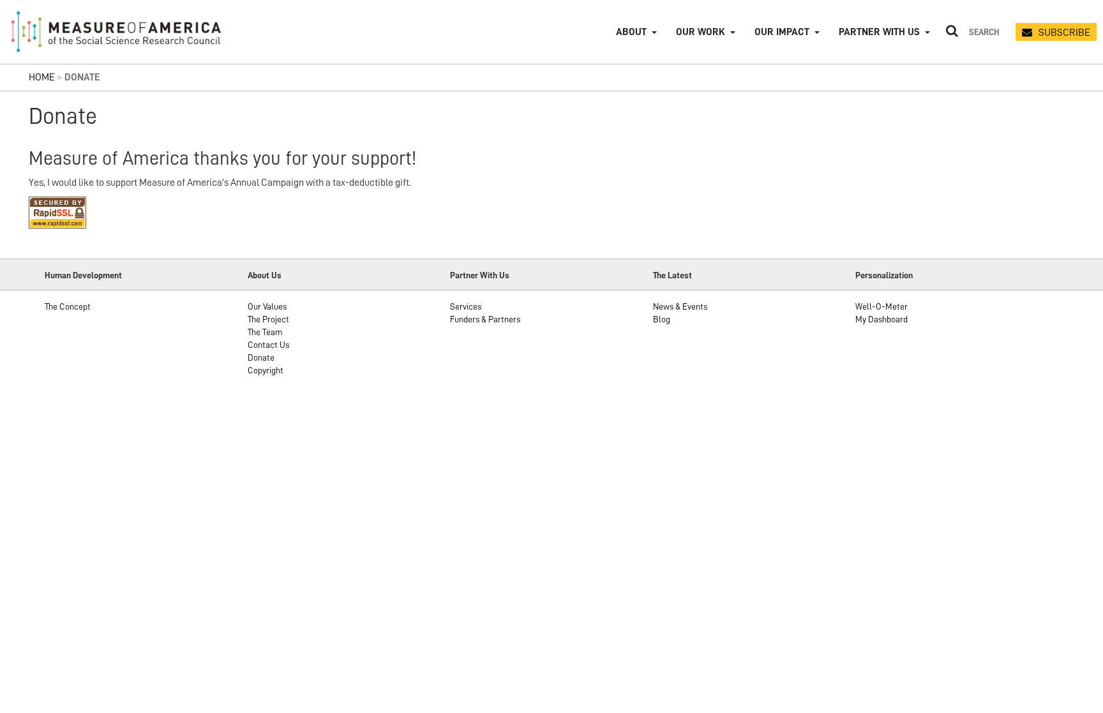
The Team (265, 331)
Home (42, 77)
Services (465, 306)
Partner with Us (879, 32)
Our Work (700, 32)
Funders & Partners (485, 319)
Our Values (267, 306)
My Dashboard (881, 319)
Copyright (265, 370)
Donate (261, 357)
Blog (661, 319)
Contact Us (268, 344)
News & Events (680, 306)
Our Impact (781, 32)
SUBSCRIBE (1064, 32)
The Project (268, 319)
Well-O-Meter (881, 306)
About (631, 32)
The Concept (68, 306)
